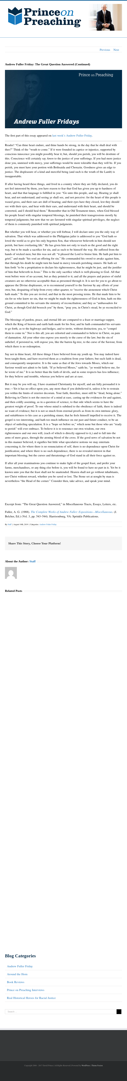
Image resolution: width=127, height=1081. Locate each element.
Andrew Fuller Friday (48, 524)
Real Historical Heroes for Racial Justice (31, 998)
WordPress (86, 1065)
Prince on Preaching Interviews (25, 990)
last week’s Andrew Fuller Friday (72, 135)
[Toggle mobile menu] (120, 32)
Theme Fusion (97, 1065)
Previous (105, 50)
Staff (9, 524)
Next (116, 50)
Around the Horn (17, 974)
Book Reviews (15, 982)
